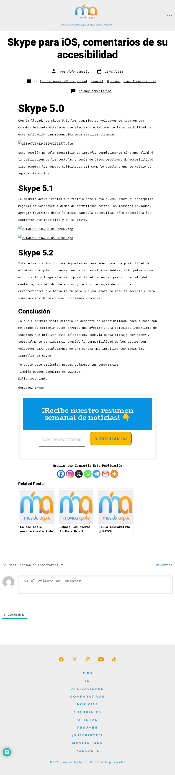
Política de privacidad (107, 762)
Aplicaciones (87, 689)
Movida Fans (87, 743)
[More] (114, 474)
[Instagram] (70, 474)
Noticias (87, 704)
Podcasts (88, 750)
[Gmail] (105, 474)
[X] (79, 474)
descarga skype (31, 388)
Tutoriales (87, 712)
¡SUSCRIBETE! (87, 735)
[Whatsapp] (88, 474)
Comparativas (87, 696)
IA (87, 681)
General (97, 81)
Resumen (87, 727)
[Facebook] (61, 474)
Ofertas (87, 719)
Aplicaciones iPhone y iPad (63, 81)
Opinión (113, 81)
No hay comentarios (95, 91)
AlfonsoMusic (78, 72)
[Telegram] (96, 474)
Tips (87, 673)
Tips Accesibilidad (140, 81)
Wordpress (163, 565)
